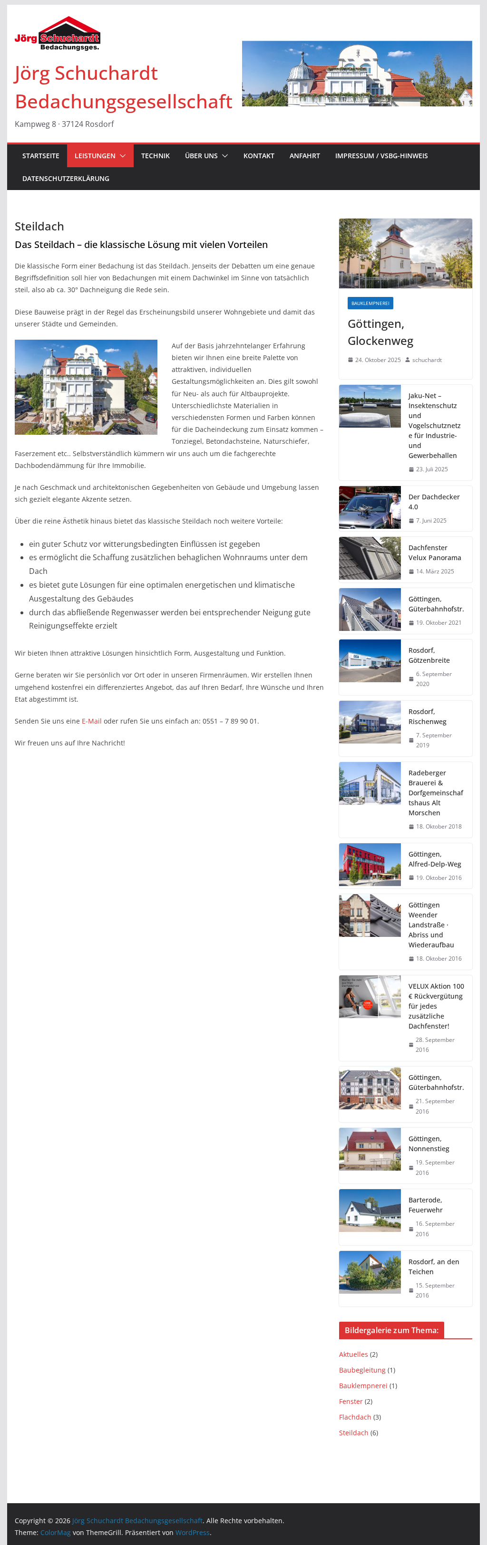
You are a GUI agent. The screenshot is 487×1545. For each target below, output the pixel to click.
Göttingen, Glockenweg (380, 331)
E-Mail (92, 720)
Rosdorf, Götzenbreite (429, 655)
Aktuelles (353, 1354)
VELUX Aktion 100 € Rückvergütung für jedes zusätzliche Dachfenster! (436, 1006)
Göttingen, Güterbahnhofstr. (436, 603)
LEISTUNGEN (95, 155)
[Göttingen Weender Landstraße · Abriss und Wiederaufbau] (370, 932)
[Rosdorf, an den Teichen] (370, 1279)
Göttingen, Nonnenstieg (429, 1143)
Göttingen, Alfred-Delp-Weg (435, 858)
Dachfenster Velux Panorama (435, 552)
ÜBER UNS (201, 155)
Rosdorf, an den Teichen (434, 1266)
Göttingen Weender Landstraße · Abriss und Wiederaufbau (431, 924)
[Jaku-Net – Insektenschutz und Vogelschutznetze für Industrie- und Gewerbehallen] (370, 432)
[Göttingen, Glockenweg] (405, 253)
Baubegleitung (362, 1369)
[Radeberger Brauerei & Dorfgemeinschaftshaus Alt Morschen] (370, 800)
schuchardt (427, 360)
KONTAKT (259, 155)
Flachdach (355, 1416)
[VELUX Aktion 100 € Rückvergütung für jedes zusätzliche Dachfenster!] (370, 1018)
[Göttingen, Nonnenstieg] (370, 1155)
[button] (121, 155)
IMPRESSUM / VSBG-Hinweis (381, 155)
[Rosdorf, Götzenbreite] (370, 667)
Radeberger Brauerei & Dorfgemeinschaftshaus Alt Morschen (436, 792)
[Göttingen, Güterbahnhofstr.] (370, 611)
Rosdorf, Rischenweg (428, 716)
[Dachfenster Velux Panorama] (370, 559)
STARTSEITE (40, 155)
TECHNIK (155, 155)
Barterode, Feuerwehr (426, 1204)
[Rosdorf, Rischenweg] (370, 728)
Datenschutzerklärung (65, 178)
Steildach (354, 1432)
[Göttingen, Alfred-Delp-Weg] (370, 866)
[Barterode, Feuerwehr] (370, 1217)
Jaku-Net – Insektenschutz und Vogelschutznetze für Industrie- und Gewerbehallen (435, 425)
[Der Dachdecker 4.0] (370, 509)
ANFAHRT (305, 155)
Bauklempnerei (370, 303)
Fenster (351, 1401)
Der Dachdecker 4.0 (434, 501)
